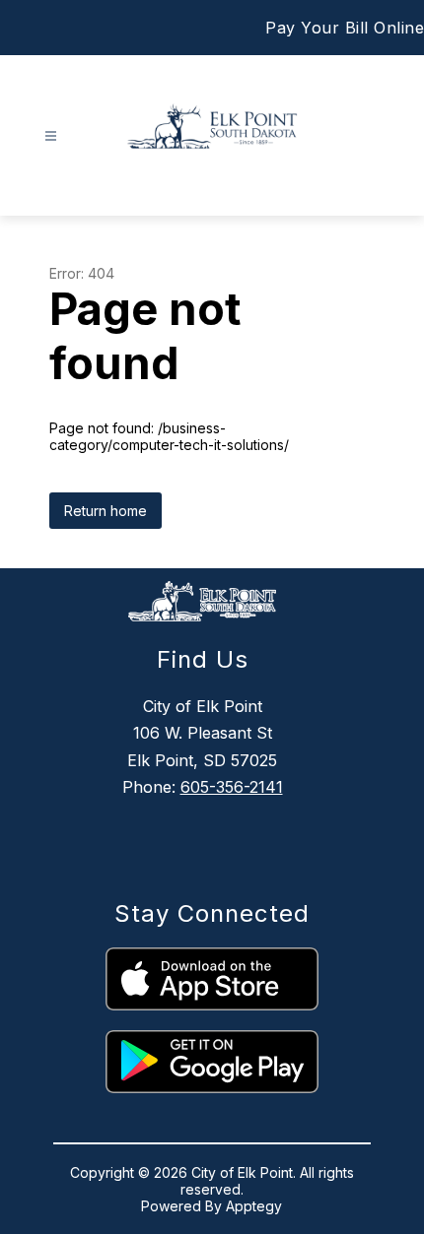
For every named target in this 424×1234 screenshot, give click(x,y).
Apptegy (254, 1206)
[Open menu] (50, 136)
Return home (105, 510)
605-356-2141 (231, 787)
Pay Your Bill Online (344, 27)
